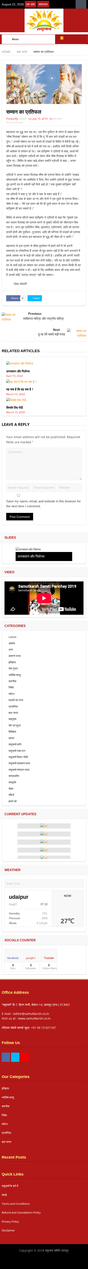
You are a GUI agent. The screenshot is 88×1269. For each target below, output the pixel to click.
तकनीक (12, 681)
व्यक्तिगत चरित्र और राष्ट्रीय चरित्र (43, 318)
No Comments (14, 122)
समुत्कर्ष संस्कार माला (19, 770)
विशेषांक (12, 732)
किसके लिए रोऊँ (14, 407)
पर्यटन (11, 694)
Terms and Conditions (16, 1204)
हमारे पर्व (12, 801)
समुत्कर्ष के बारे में (10, 1186)
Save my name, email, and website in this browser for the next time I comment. (43, 503)
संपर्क (4, 1195)
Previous (34, 313)
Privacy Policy (10, 1221)
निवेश (11, 687)
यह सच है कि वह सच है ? (19, 389)
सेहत (11, 788)
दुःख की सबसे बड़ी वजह (51, 334)
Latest (12, 637)
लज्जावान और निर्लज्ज (18, 371)
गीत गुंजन (13, 668)
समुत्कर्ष (22, 119)
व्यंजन (11, 738)
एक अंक (30, 4)
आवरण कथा (15, 656)
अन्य (11, 649)
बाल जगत (57, 119)
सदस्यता (43, 4)
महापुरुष (12, 719)
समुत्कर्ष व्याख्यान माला (19, 763)
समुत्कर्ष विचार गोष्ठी (18, 757)
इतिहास (12, 662)
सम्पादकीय (14, 776)
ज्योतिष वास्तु (15, 675)
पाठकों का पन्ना (16, 700)
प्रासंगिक (13, 706)
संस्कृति (12, 782)
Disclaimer (8, 1230)
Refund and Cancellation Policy (21, 1212)
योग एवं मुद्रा (15, 725)
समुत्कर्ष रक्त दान (17, 751)
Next (56, 330)
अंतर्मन (12, 643)
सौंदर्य (11, 795)
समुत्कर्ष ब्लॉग (15, 744)
